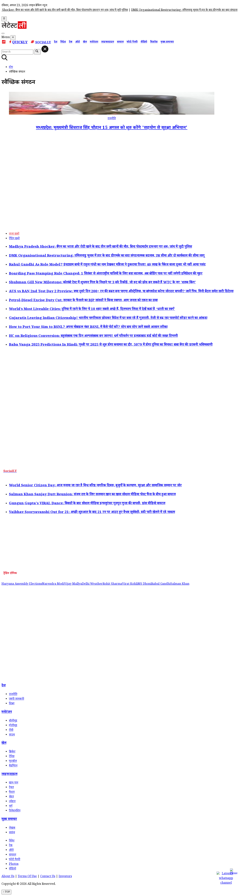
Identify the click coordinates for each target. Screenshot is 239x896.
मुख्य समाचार (167, 42)
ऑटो (77, 42)
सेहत (11, 797)
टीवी (11, 730)
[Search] (2, 33)
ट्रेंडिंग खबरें (14, 238)
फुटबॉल (13, 761)
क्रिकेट (12, 752)
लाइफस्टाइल (107, 42)
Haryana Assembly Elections (21, 584)
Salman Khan (179, 584)
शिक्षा (11, 704)
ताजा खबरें (14, 234)
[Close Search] (44, 49)
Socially (43, 42)
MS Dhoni (144, 584)
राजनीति (112, 118)
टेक (70, 42)
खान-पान (13, 783)
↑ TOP (6, 892)
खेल (85, 42)
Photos (13, 864)
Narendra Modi (53, 584)
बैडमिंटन (13, 766)
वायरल (120, 42)
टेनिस (11, 756)
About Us (7, 876)
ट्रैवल (11, 787)
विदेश (63, 42)
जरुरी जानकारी (16, 699)
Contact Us (47, 876)
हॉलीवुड (13, 725)
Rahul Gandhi (160, 584)
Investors (65, 876)
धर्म (10, 806)
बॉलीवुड (13, 721)
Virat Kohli (130, 584)
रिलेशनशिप (14, 811)
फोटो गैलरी (132, 42)
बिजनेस (154, 42)
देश (55, 42)
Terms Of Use (27, 876)
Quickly (20, 42)
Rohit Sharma (112, 584)
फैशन (12, 792)
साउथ (12, 735)
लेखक (12, 828)
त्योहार (12, 801)
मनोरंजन (94, 42)
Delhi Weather (92, 584)
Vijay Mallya (73, 584)
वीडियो (144, 42)
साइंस (12, 832)
